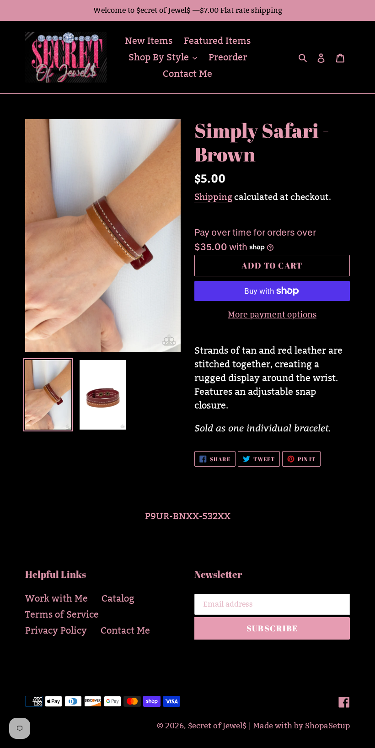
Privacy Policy (56, 630)
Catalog (118, 598)
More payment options (272, 314)
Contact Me (125, 630)
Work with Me (56, 598)
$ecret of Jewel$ (217, 726)
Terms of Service (62, 614)
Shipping (213, 196)
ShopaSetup (327, 726)
